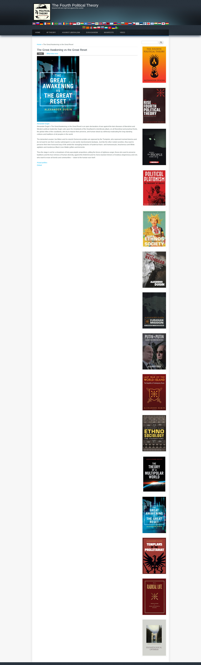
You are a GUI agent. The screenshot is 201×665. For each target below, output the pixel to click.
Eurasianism (92, 32)
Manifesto (109, 32)
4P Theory (51, 32)
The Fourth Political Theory (75, 5)
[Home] (42, 20)
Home (37, 32)
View (41, 54)
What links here (52, 54)
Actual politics (42, 163)
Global (39, 165)
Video (122, 32)
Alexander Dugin (43, 124)
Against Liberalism (71, 32)
